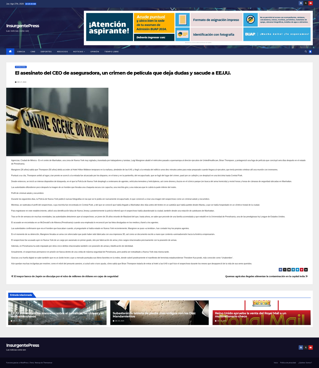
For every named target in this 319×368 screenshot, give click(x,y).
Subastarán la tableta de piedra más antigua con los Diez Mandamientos (154, 314)
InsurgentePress (22, 25)
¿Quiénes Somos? (305, 363)
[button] (306, 51)
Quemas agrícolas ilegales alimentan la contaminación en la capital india (265, 276)
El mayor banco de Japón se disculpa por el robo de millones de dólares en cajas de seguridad (66, 276)
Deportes (46, 51)
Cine (33, 51)
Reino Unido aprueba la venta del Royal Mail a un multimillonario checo (250, 314)
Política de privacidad (288, 363)
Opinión (94, 51)
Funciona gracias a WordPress (17, 363)
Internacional (21, 67)
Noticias (78, 51)
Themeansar (47, 363)
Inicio (276, 363)
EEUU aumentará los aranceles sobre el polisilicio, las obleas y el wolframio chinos (57, 314)
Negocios (62, 51)
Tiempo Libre (111, 51)
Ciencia (21, 51)
